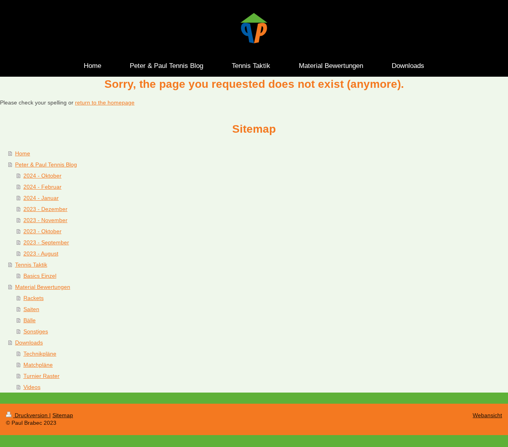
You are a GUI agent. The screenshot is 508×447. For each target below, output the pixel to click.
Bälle (29, 320)
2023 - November (45, 220)
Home (22, 153)
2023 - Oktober (42, 231)
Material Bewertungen (42, 287)
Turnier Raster (41, 376)
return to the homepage (105, 102)
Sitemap (62, 415)
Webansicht (487, 415)
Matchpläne (38, 365)
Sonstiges (35, 331)
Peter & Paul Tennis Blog (46, 164)
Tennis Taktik (31, 264)
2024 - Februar (42, 187)
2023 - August (40, 253)
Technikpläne (39, 353)
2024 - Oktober (42, 175)
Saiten (31, 309)
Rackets (33, 298)
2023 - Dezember (45, 209)
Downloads (29, 342)
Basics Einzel (39, 276)
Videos (31, 387)
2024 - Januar (41, 198)
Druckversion (31, 415)
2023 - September (46, 242)
